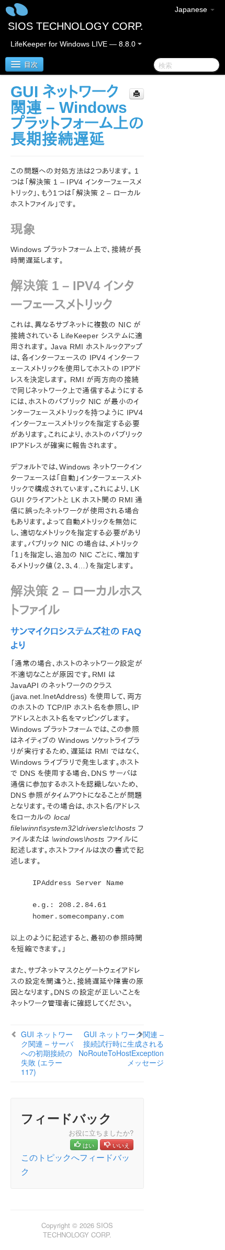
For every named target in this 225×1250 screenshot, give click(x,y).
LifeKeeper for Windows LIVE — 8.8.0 (74, 44)
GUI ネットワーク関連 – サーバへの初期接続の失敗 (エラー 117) (47, 1052)
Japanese (192, 9)
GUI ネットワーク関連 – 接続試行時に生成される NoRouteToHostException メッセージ (121, 1048)
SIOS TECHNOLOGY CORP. (75, 26)
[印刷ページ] (136, 93)
